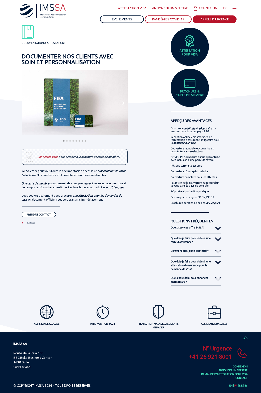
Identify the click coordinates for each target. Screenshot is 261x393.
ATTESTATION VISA (132, 8)
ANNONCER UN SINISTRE (170, 8)
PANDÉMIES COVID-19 (168, 19)
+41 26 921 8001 (210, 356)
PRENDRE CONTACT (39, 214)
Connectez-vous (47, 156)
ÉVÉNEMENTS (122, 19)
